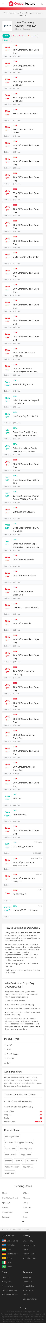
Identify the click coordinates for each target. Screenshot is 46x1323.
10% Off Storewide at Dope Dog (26, 322)
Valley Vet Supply (12, 1167)
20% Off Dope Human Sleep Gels (23, 593)
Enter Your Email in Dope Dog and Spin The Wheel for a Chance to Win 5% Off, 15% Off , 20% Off (26, 434)
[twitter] (20, 1308)
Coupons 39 (32, 36)
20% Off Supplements (23, 559)
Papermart (5, 1217)
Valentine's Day (29, 1258)
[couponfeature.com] (21, 3)
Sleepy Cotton (25, 1155)
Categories (6, 1281)
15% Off (17, 798)
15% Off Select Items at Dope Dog (24, 354)
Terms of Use (28, 1290)
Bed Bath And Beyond (10, 1198)
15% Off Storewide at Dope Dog (26, 51)
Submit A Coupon (9, 1290)
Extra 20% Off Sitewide (24, 511)
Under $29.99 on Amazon (25, 910)
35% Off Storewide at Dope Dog (26, 195)
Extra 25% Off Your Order (25, 113)
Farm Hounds (10, 1155)
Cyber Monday (29, 1245)
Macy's (4, 1193)
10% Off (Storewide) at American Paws (23, 864)
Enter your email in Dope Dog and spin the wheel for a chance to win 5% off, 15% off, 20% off (26, 545)
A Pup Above (10, 1148)
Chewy (25, 1203)
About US (27, 1277)
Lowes (25, 1212)
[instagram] (25, 1308)
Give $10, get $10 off (23, 846)
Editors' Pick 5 (18, 36)
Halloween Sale (29, 1254)
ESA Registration (12, 1136)
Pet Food (16, 1229)
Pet (10, 1229)
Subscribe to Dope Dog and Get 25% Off (26, 402)
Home (4, 1229)
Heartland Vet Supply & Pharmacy (19, 1142)
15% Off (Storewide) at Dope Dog (23, 83)
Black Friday (28, 1241)
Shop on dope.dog (22, 29)
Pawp (40, 906)
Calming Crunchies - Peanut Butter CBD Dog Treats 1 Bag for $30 (26, 497)
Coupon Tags (7, 1286)
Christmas (27, 1249)
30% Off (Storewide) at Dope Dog (23, 99)
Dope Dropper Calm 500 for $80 (26, 481)
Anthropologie (7, 1212)
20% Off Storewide (22, 623)
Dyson (25, 1217)
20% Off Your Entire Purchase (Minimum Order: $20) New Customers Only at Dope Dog (26, 370)
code (15, 46)
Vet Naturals (32, 1161)
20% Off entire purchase (24, 575)
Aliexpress (26, 1198)
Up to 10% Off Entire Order (26, 256)
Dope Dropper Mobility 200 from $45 (26, 529)
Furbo (40, 890)
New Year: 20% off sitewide (26, 607)
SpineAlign (6, 1203)
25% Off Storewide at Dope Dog (26, 147)
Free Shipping (19, 814)
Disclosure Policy (30, 1299)
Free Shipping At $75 (23, 384)
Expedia (5, 1207)
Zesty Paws (9, 1173)
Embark (8, 1161)
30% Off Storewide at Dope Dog (26, 465)
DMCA (25, 1294)
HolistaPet (19, 1161)
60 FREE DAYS (19, 894)
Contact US (27, 1281)
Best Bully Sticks (25, 1148)
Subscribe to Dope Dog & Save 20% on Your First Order (25, 449)
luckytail (39, 874)
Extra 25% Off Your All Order (23, 131)
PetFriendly (38, 842)
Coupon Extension (9, 1294)
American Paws (36, 858)
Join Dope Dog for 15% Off (25, 416)
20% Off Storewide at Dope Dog (26, 163)
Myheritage (27, 1207)
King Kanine (28, 1167)
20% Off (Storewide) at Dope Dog (23, 67)
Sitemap (5, 1277)
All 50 (6, 36)
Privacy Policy (28, 1286)
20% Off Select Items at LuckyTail (24, 880)
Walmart (26, 1193)
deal (15, 380)
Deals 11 (7, 40)
